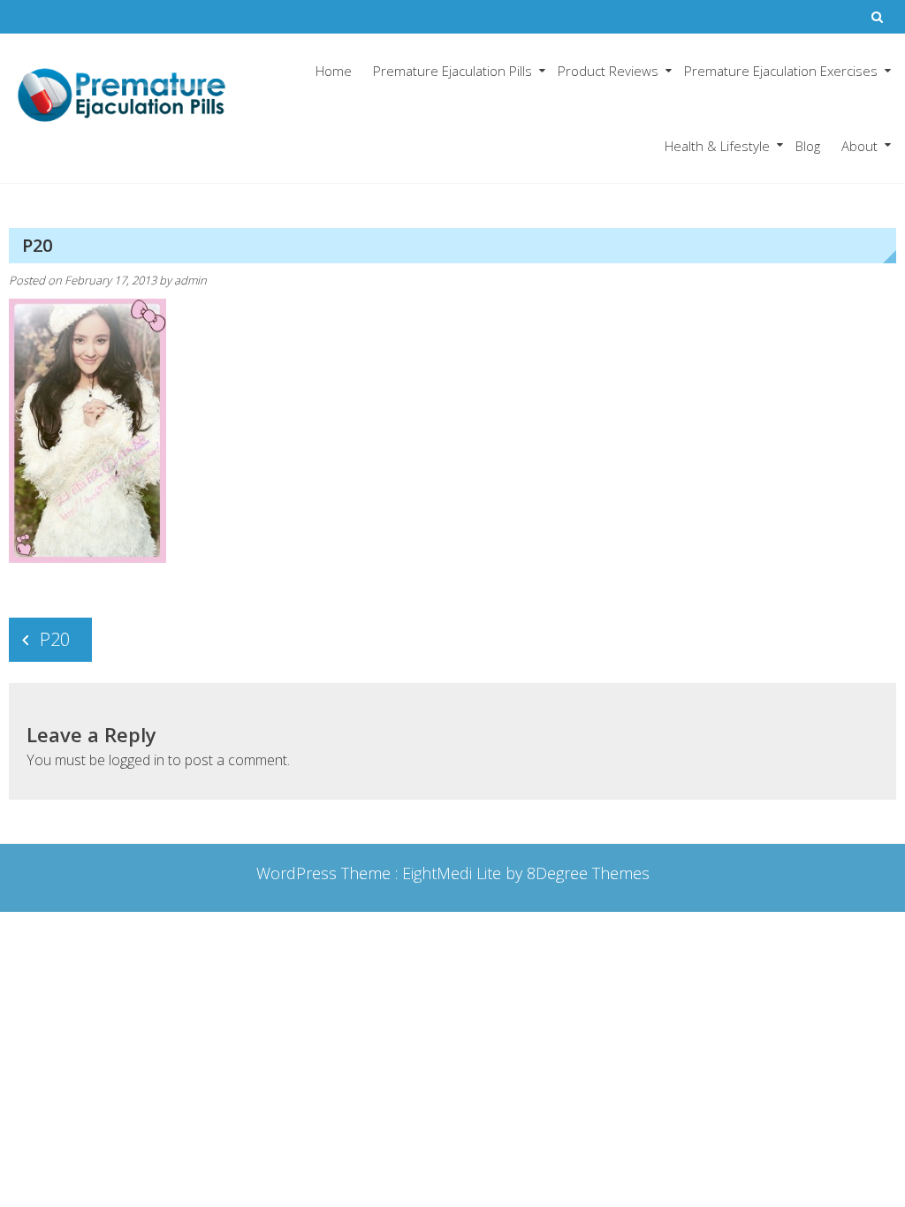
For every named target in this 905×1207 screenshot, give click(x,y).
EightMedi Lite (454, 873)
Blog (807, 146)
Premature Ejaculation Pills (452, 71)
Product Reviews (608, 71)
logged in (136, 760)
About (859, 146)
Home (334, 71)
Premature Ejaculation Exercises (781, 71)
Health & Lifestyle (717, 146)
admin (190, 280)
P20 (55, 639)
